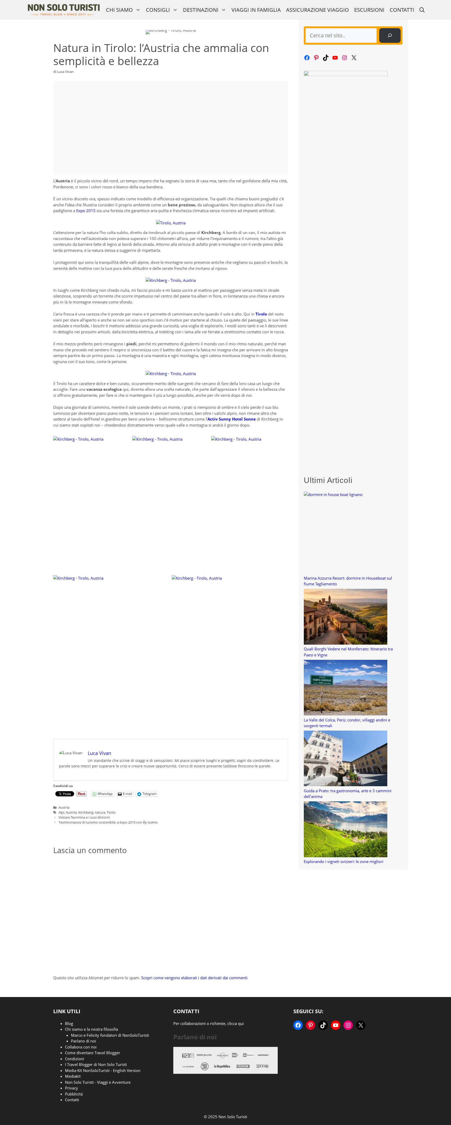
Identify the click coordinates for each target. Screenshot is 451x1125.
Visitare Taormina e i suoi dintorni (84, 817)
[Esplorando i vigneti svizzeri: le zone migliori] (345, 830)
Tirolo (111, 812)
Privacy (71, 1088)
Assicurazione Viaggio (317, 9)
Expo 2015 (86, 210)
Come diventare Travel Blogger (92, 1052)
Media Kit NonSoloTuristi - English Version (102, 1070)
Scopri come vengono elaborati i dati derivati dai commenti (194, 977)
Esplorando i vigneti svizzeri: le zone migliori (343, 861)
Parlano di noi (83, 1041)
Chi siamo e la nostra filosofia (91, 1029)
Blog (69, 1023)
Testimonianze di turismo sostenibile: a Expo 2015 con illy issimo (108, 822)
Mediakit (73, 1076)
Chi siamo (119, 9)
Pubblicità (74, 1094)
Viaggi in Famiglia (256, 9)
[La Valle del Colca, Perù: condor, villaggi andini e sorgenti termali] (345, 688)
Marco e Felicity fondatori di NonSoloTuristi (110, 1035)
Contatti (402, 9)
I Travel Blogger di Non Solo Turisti (96, 1064)
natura (100, 812)
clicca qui (235, 1023)
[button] (422, 10)
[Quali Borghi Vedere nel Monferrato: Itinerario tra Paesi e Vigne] (345, 617)
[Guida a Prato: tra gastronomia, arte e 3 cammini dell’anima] (345, 759)
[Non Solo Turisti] (63, 10)
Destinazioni (200, 9)
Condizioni (74, 1058)
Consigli (158, 9)
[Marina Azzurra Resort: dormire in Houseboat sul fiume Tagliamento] (345, 533)
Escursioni (369, 9)
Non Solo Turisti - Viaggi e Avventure (97, 1082)
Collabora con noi (81, 1047)
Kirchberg (85, 812)
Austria (63, 807)
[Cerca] (390, 35)
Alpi (61, 812)
